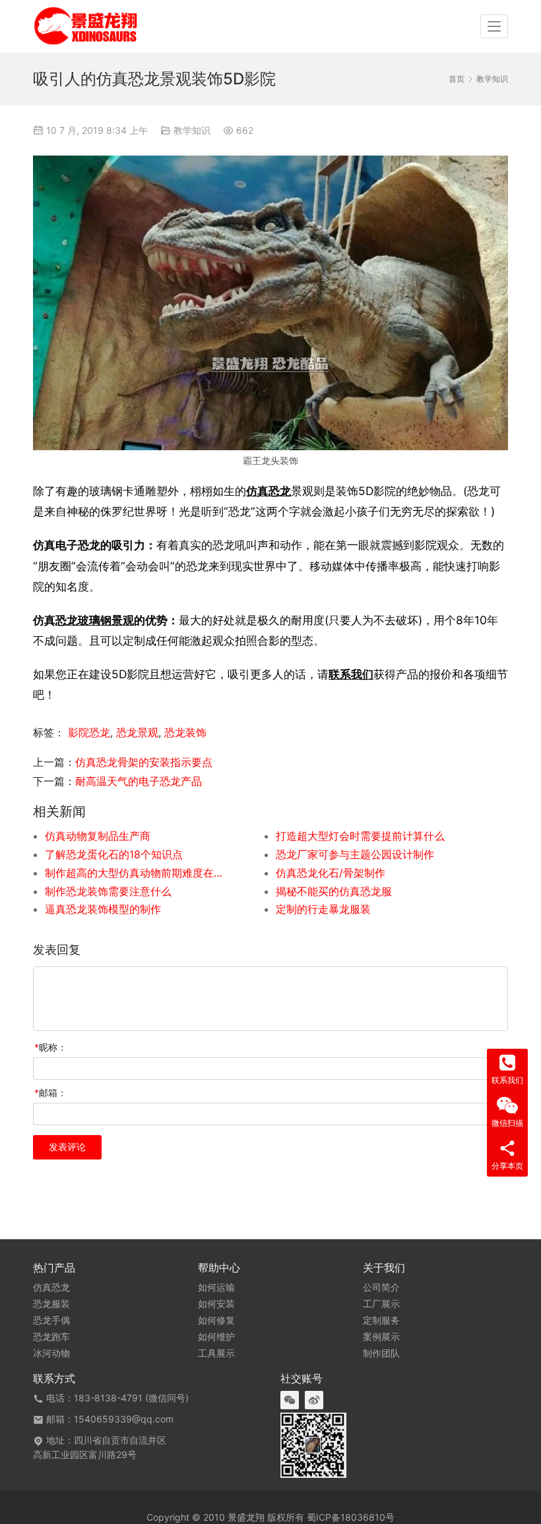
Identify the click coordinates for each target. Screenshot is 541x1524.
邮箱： (50, 1092)
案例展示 (381, 1337)
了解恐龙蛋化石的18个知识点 (114, 854)
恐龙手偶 (51, 1320)
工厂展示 (381, 1304)
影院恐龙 (89, 732)
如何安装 (216, 1304)
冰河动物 (51, 1353)
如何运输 (216, 1287)
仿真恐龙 (268, 491)
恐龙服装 (51, 1304)
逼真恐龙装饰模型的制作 (103, 909)
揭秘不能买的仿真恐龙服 (334, 891)
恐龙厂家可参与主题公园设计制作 (355, 854)
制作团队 (381, 1353)
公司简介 (381, 1287)
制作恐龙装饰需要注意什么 (108, 891)
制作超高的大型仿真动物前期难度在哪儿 (137, 872)
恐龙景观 (137, 732)
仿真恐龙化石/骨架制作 (330, 872)
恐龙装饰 (185, 732)
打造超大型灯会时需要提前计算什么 (360, 835)
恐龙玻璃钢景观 (94, 620)
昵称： (50, 1047)
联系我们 (351, 674)
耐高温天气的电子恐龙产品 (138, 781)
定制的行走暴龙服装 (323, 909)
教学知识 (192, 130)
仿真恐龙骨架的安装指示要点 (143, 762)
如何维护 (216, 1337)
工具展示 (216, 1353)
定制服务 (381, 1320)
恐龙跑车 (51, 1337)
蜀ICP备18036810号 (351, 1517)
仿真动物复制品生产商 (97, 835)
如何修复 (216, 1320)
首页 (456, 79)
